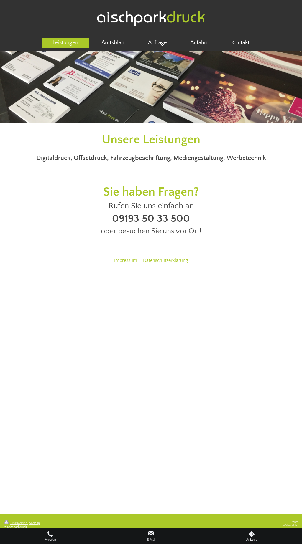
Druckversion (19, 523)
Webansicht (290, 525)
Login (294, 521)
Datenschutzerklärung (165, 260)
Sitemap (34, 523)
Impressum (125, 260)
